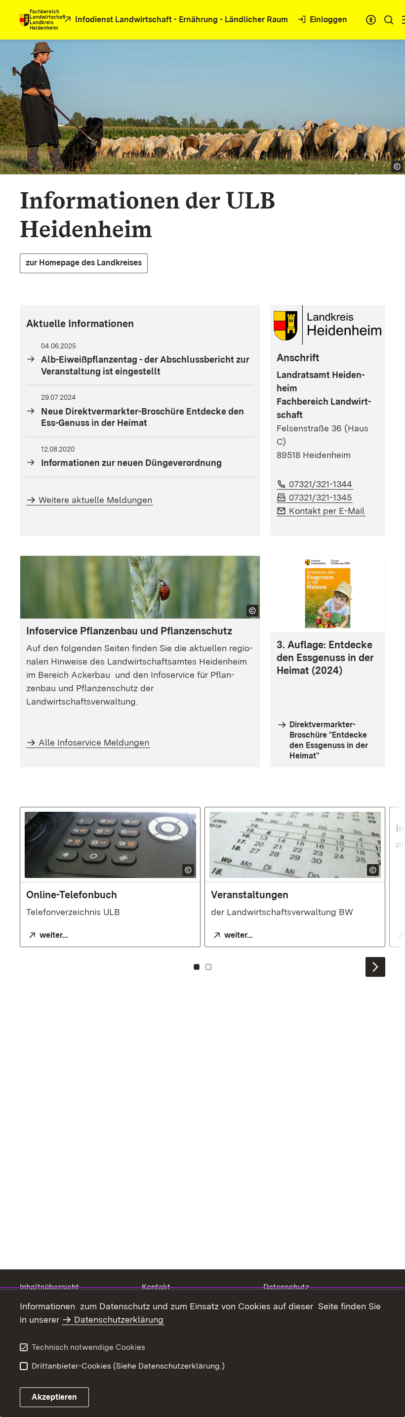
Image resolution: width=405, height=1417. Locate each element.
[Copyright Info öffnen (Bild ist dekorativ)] (252, 611)
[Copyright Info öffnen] (397, 166)
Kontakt (156, 1287)
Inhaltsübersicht (49, 1287)
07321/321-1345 (321, 497)
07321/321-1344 (321, 484)
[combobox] (371, 20)
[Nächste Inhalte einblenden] (375, 967)
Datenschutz (286, 1287)
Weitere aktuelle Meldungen (95, 500)
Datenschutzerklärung (118, 1319)
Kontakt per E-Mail (327, 510)
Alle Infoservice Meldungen (94, 742)
